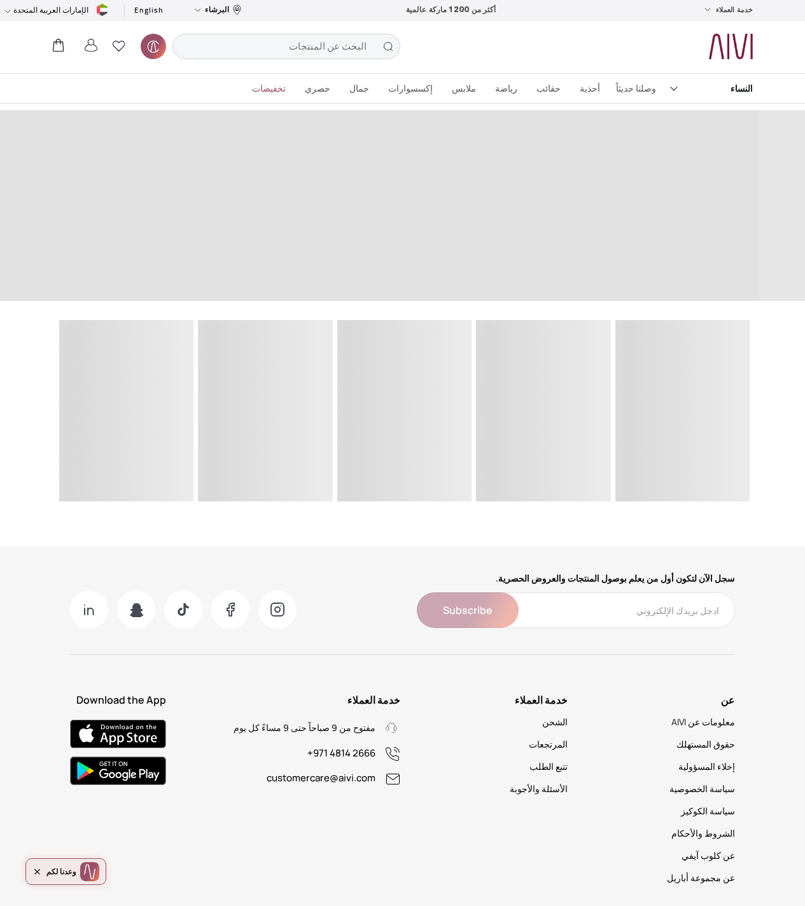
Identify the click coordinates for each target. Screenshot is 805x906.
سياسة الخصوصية (702, 789)
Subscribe (468, 610)
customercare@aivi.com (321, 777)
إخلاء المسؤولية (706, 766)
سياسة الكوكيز (708, 811)
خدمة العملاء (734, 9)
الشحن (555, 722)
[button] (119, 46)
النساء (742, 88)
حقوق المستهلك (705, 744)
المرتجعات (548, 744)
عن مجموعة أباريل (701, 878)
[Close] (37, 872)
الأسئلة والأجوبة (539, 789)
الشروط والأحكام (703, 833)
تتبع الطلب (548, 766)
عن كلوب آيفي (708, 855)
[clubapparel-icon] (153, 46)
